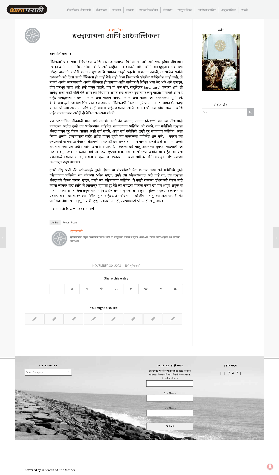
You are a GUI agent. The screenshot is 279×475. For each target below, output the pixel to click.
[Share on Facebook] (57, 289)
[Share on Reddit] (160, 289)
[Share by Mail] (175, 289)
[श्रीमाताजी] (59, 244)
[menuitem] (78, 10)
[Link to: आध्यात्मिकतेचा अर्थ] (172, 319)
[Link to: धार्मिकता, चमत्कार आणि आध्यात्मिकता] (152, 319)
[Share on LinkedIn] (116, 289)
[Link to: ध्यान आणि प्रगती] (93, 319)
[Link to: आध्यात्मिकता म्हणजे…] (113, 319)
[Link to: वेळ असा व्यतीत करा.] (54, 319)
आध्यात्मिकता (116, 30)
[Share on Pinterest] (101, 289)
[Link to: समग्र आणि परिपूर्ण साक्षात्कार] (133, 319)
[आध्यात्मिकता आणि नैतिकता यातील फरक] (3, 237)
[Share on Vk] (146, 289)
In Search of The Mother (58, 470)
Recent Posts (69, 222)
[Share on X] (72, 289)
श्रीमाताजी (134, 266)
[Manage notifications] (270, 467)
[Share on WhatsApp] (87, 289)
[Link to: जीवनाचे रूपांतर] (73, 319)
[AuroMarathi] (27, 9)
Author (55, 222)
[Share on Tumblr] (131, 289)
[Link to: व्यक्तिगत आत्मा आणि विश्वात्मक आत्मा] (34, 319)
